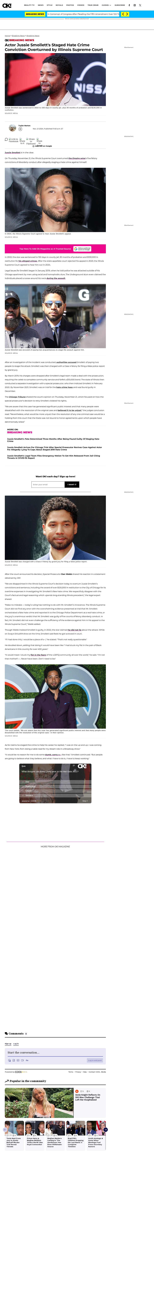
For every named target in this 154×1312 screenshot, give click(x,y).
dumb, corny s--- (53, 755)
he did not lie (74, 630)
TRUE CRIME (93, 5)
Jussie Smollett (12, 152)
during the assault (56, 278)
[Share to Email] (39, 139)
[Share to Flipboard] (30, 139)
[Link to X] (140, 5)
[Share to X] (22, 139)
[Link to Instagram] (134, 5)
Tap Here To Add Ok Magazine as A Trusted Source (45, 249)
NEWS (40, 5)
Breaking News (18, 36)
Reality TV (29, 5)
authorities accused (66, 362)
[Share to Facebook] (13, 139)
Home (7, 36)
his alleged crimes (28, 261)
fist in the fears (38, 655)
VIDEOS (80, 5)
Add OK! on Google (43, 146)
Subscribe (120, 5)
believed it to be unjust (69, 410)
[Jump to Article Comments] (6, 139)
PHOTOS (70, 5)
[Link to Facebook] (129, 5)
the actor (77, 158)
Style (49, 5)
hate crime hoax (64, 387)
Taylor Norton (24, 126)
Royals (59, 5)
